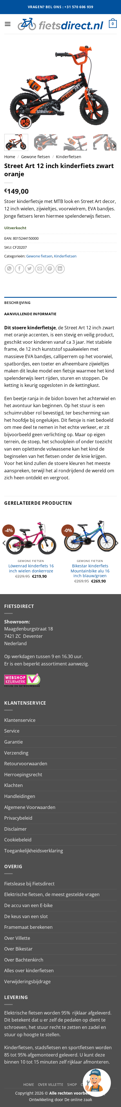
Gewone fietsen (35, 156)
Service (11, 731)
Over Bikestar (18, 949)
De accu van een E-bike (28, 905)
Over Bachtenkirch (23, 960)
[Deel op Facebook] (19, 269)
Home (9, 156)
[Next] (107, 87)
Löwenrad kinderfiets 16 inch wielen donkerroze (31, 568)
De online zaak (78, 1099)
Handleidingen (19, 796)
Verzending (16, 753)
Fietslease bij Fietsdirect (29, 884)
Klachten (13, 785)
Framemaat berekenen (28, 927)
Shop (72, 1084)
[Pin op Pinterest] (50, 269)
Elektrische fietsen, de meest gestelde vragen (52, 894)
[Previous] (13, 87)
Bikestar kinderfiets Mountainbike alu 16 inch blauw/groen (90, 570)
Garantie (13, 742)
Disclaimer (15, 829)
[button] (7, 24)
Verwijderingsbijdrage (27, 981)
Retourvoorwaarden (25, 763)
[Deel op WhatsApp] (9, 269)
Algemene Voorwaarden (29, 807)
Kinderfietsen (68, 156)
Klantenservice (19, 720)
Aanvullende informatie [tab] (30, 313)
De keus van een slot (26, 916)
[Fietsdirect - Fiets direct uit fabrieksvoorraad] (60, 24)
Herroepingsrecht (23, 774)
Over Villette (17, 938)
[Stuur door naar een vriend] (39, 269)
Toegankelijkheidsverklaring (33, 851)
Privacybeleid (18, 818)
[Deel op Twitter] (29, 269)
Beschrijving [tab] (17, 302)
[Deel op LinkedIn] (60, 269)
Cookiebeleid (18, 840)
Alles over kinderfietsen (29, 970)
